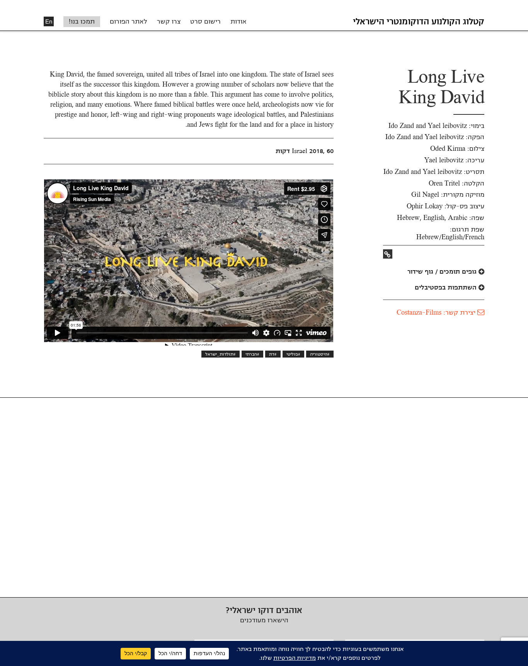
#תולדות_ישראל (220, 354)
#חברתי (252, 354)
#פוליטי (293, 354)
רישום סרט (205, 21)
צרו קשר (169, 21)
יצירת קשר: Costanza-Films (437, 312)
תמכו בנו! (82, 21)
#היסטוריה (320, 354)
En (48, 21)
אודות (238, 21)
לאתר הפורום (128, 21)
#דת (273, 354)
